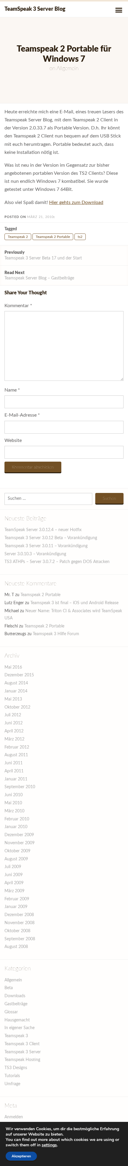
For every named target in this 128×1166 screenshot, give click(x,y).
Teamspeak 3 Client (22, 1044)
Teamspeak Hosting (22, 1060)
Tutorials (12, 1076)
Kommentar (18, 305)
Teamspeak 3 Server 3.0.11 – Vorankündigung (46, 546)
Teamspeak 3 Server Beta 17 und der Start (43, 255)
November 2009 (19, 843)
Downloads (14, 996)
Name (12, 390)
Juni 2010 (13, 795)
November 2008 (19, 923)
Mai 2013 (13, 699)
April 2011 (14, 771)
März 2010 (14, 811)
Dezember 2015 (19, 675)
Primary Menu (119, 10)
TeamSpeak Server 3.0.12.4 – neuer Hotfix (43, 530)
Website (13, 440)
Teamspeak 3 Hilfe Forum (56, 634)
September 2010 (19, 787)
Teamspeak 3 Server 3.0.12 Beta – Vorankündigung (50, 538)
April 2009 (14, 883)
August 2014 (16, 683)
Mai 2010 (13, 803)
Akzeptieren (21, 1156)
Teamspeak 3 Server (22, 1052)
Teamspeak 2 (18, 237)
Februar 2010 (16, 819)
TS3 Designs (15, 1068)
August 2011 (16, 755)
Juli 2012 (12, 715)
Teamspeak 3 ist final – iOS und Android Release (74, 603)
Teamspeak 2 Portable (53, 237)
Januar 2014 (15, 691)
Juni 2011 (13, 763)
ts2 (80, 237)
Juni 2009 (13, 875)
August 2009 (16, 859)
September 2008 (19, 939)
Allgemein (68, 68)
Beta (8, 988)
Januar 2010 (15, 827)
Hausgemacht (17, 1020)
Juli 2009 (12, 867)
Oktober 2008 (17, 931)
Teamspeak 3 (16, 1036)
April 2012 (14, 731)
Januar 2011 (15, 779)
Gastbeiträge (15, 1004)
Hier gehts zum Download (76, 202)
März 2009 (14, 891)
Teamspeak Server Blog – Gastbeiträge (39, 275)
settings (49, 1145)
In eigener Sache (19, 1028)
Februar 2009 (16, 899)
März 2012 (14, 739)
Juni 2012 (13, 723)
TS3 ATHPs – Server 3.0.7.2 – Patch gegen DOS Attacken (57, 562)
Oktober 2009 (17, 851)
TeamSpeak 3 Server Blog (34, 9)
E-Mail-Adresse (22, 415)
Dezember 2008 (19, 915)
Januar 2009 (15, 907)
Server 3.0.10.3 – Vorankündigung (35, 554)
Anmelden (13, 1117)
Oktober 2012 (17, 707)
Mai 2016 (13, 667)
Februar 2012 (16, 747)
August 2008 (16, 947)
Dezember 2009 (19, 835)
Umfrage (12, 1084)
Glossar (11, 1012)
